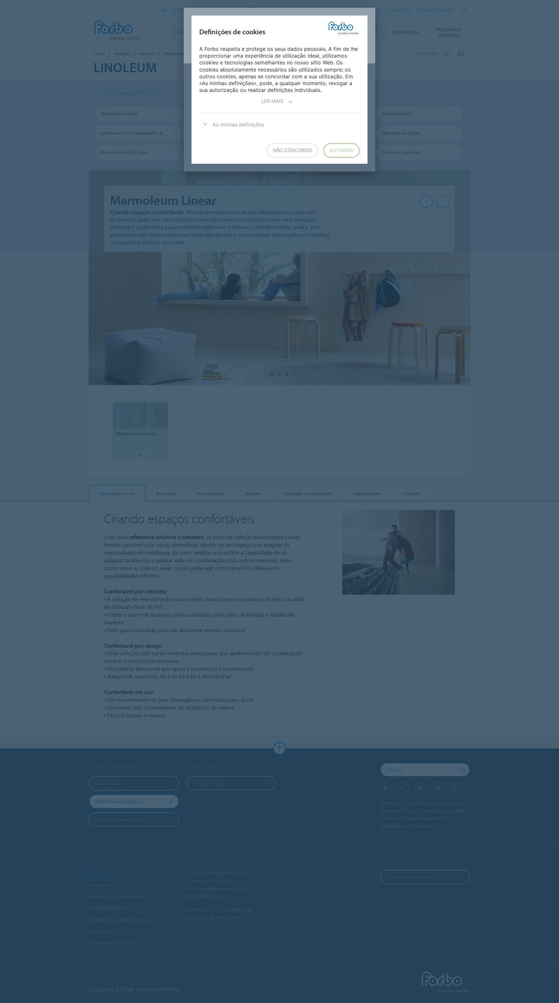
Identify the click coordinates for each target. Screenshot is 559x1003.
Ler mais (272, 101)
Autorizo (341, 150)
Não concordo (292, 150)
